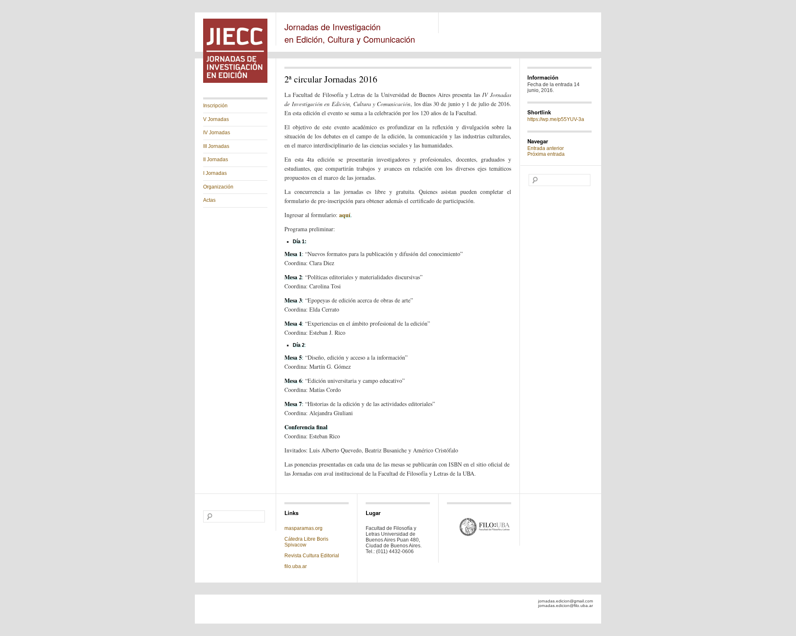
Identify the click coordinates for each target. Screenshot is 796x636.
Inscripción (215, 106)
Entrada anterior (545, 148)
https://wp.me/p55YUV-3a (555, 119)
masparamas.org (303, 528)
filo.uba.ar (295, 566)
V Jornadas (216, 119)
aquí (344, 214)
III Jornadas (216, 146)
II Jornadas (215, 159)
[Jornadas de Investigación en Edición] (235, 81)
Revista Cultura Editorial (312, 556)
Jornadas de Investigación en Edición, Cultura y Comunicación (349, 33)
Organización (218, 187)
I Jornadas (215, 173)
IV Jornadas (216, 132)
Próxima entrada (546, 154)
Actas (209, 200)
